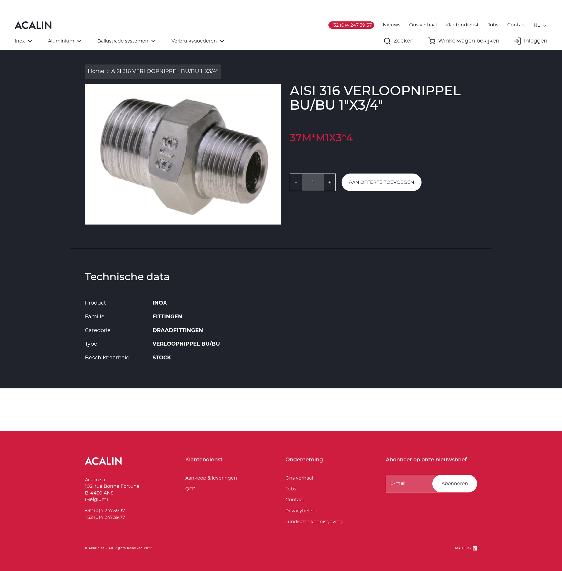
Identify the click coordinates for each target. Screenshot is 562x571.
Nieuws (391, 25)
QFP (190, 489)
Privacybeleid (301, 511)
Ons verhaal (423, 25)
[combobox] (540, 25)
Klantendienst (462, 25)
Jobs (493, 25)
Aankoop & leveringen (211, 478)
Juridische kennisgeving (314, 521)
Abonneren (454, 483)
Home (96, 71)
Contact (516, 25)
